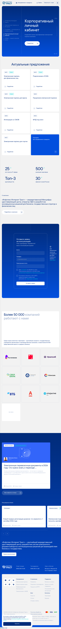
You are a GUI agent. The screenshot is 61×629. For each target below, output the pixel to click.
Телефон (18, 256)
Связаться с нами (49, 2)
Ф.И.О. (18, 250)
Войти (40, 2)
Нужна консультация (9, 554)
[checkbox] (17, 270)
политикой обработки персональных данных (32, 273)
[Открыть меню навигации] (57, 2)
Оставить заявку (30, 283)
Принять (17, 624)
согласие (23, 270)
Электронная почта (21, 263)
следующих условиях (32, 279)
